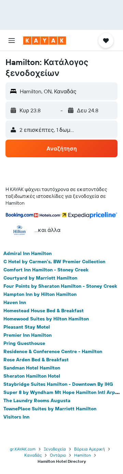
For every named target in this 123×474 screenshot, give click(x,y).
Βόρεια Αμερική (89, 449)
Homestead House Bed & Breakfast (43, 310)
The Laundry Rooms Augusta (36, 400)
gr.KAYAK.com (23, 449)
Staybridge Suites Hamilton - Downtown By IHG (58, 384)
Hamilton (82, 455)
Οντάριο (58, 455)
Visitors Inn (16, 417)
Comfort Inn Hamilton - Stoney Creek (45, 270)
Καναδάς (33, 455)
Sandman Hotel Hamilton (31, 368)
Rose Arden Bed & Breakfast (36, 360)
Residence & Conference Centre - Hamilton (52, 351)
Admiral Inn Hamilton (27, 253)
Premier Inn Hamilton (27, 335)
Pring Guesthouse (24, 343)
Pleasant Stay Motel (26, 327)
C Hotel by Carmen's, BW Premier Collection (54, 261)
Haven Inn (14, 302)
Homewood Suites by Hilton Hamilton (46, 319)
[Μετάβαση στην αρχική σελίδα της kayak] (44, 40)
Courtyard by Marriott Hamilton (40, 278)
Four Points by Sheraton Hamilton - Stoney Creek (60, 286)
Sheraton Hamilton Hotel (31, 376)
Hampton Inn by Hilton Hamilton (40, 294)
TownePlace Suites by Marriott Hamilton (49, 409)
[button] (11, 40)
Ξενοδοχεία (55, 449)
